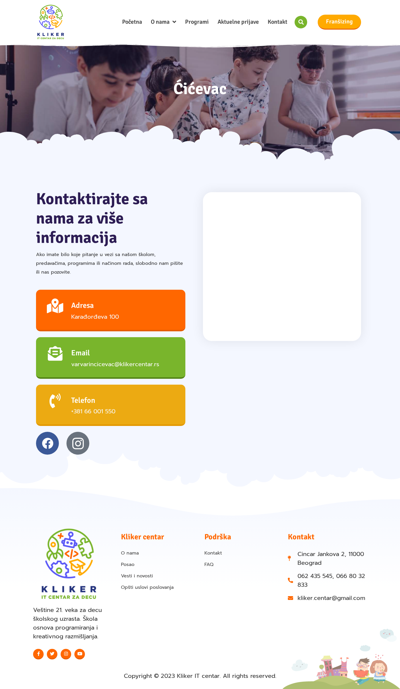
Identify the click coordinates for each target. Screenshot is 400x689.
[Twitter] (52, 654)
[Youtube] (79, 654)
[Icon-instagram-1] (77, 443)
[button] (301, 22)
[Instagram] (66, 654)
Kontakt (277, 22)
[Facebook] (47, 443)
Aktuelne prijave (238, 22)
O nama (160, 22)
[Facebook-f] (38, 654)
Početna (132, 22)
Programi (197, 22)
